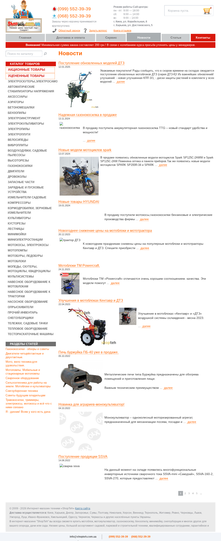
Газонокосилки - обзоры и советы (27, 349)
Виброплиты (18, 145)
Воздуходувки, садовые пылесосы (27, 153)
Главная (25, 37)
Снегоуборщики (20, 318)
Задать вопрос (98, 30)
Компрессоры (19, 202)
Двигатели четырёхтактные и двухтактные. (25, 355)
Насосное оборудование (28, 301)
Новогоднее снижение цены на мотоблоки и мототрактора (105, 230)
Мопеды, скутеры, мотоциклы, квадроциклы (29, 269)
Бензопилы (17, 112)
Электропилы (19, 129)
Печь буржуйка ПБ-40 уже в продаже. (88, 352)
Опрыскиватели (20, 307)
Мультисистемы (21, 276)
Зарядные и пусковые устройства (26, 190)
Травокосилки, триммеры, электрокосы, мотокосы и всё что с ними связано (29, 403)
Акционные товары (26, 69)
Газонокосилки (20, 166)
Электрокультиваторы (26, 123)
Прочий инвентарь (23, 312)
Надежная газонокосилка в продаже (87, 115)
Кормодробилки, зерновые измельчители (30, 210)
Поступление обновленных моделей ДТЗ (91, 63)
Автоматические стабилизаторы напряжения (31, 89)
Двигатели (16, 171)
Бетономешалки (21, 107)
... (201, 493)
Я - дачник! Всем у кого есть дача (28, 411)
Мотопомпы (17, 250)
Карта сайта (82, 508)
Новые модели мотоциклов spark (84, 150)
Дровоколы (17, 176)
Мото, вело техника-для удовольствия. (21, 363)
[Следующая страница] (205, 492)
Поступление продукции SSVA (82, 456)
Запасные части (21, 182)
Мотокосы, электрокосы (28, 245)
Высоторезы (18, 160)
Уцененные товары (26, 76)
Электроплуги (19, 134)
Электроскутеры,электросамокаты (31, 81)
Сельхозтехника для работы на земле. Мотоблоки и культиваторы (28, 384)
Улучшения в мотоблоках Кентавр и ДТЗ (90, 300)
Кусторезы (16, 223)
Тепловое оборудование (28, 328)
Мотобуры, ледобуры (25, 255)
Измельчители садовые (27, 197)
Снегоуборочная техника (22, 390)
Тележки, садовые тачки (28, 323)
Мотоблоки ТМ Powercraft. (79, 265)
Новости (143, 37)
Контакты (203, 37)
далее (120, 81)
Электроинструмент (24, 118)
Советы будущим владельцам (25, 395)
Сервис (111, 37)
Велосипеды (18, 139)
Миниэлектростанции (25, 239)
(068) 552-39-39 (74, 15)
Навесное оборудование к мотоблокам (29, 284)
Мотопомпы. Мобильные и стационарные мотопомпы (23, 371)
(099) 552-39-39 (74, 8)
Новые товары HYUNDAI (78, 202)
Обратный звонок (69, 30)
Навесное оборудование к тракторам (29, 294)
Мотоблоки (17, 261)
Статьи (175, 37)
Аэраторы (16, 102)
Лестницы (16, 229)
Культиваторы (19, 218)
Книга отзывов (122, 30)
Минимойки (17, 234)
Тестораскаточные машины (31, 334)
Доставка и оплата (70, 37)
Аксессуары (17, 96)
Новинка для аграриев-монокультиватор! (91, 404)
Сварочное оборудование (22, 378)
